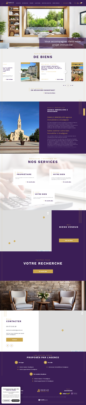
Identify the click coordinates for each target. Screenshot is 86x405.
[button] (20, 71)
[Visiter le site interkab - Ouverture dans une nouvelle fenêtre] (66, 393)
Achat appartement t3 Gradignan (44, 381)
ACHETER (18, 3)
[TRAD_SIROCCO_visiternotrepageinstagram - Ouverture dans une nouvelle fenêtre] (11, 345)
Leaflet (38, 250)
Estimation (25, 3)
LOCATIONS (37, 3)
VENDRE (31, 3)
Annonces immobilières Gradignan (58, 367)
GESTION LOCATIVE (46, 3)
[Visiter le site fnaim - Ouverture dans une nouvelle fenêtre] (60, 393)
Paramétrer (6, 400)
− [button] (82, 314)
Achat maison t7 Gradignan (42, 378)
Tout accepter (15, 400)
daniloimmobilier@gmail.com (14, 330)
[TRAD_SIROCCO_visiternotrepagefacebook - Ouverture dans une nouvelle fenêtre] (7, 345)
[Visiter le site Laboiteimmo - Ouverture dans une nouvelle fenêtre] (43, 401)
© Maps (42, 250)
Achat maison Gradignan (27, 367)
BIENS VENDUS (56, 3)
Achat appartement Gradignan (28, 369)
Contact (84, 112)
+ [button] (82, 312)
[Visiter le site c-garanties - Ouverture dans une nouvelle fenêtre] (74, 393)
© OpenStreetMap (46, 250)
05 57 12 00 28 (11, 326)
